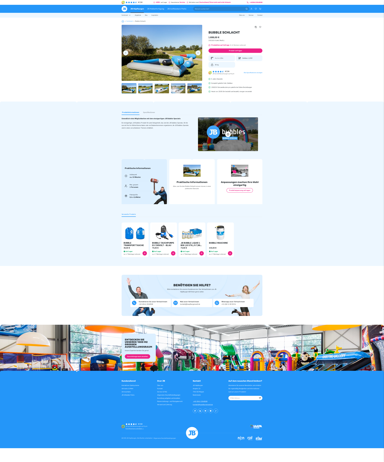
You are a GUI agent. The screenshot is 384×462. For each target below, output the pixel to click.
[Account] (251, 9)
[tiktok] (216, 411)
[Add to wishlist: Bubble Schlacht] (260, 27)
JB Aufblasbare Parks (176, 9)
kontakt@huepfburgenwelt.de (203, 405)
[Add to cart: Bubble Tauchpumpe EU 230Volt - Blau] (173, 253)
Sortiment (129, 21)
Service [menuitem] (251, 15)
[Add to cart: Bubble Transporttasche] (144, 253)
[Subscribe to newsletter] (259, 398)
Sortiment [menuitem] (125, 15)
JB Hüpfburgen (137, 9)
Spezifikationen (149, 112)
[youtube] (205, 411)
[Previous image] (125, 52)
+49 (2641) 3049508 (200, 401)
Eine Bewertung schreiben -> (135, 428)
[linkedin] (200, 411)
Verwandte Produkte (129, 214)
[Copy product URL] (256, 27)
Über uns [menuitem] (242, 15)
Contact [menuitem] (259, 15)
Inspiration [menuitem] (155, 15)
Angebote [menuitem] (138, 15)
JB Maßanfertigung (155, 9)
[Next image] (198, 52)
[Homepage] (124, 9)
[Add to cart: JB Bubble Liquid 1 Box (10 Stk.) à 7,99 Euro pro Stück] (201, 253)
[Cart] (260, 9)
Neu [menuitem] (146, 15)
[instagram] (210, 411)
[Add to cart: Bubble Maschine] (230, 253)
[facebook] (195, 411)
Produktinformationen (130, 112)
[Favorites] (256, 9)
